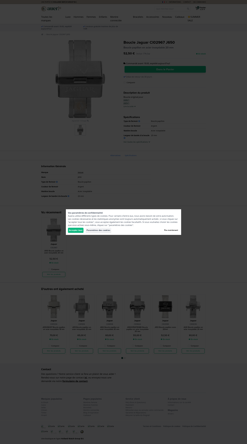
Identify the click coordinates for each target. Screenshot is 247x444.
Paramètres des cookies (98, 230)
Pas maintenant (171, 230)
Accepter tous (75, 230)
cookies (104, 215)
